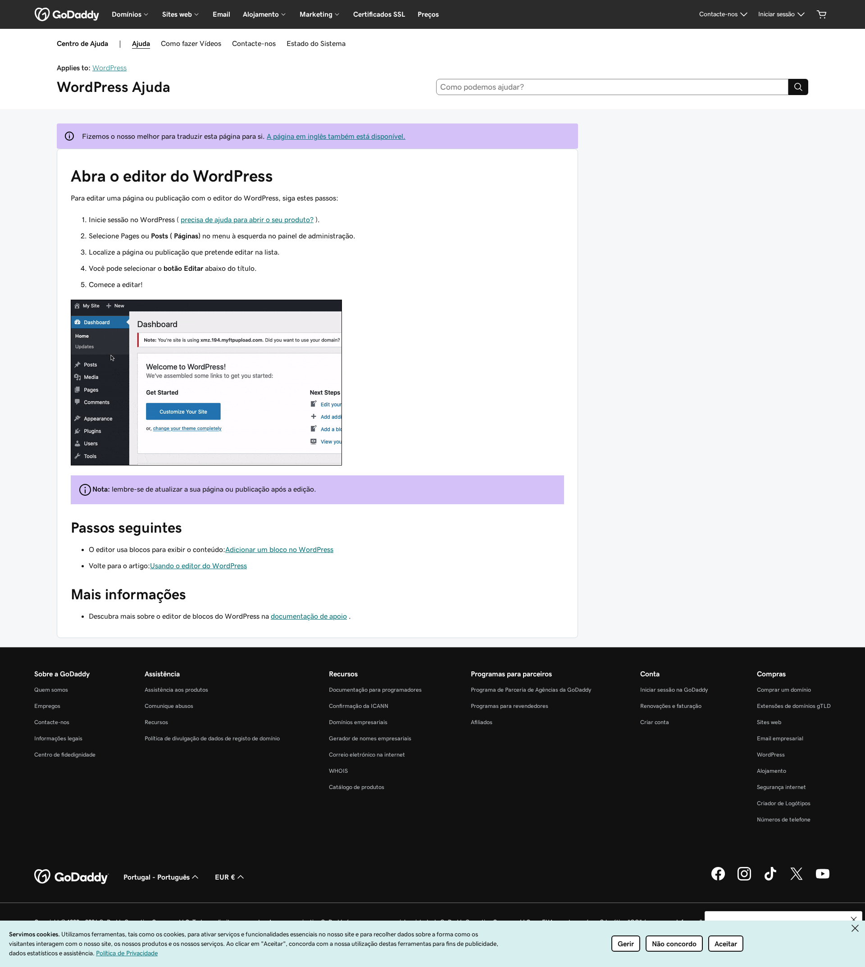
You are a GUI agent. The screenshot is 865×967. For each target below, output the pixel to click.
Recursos (156, 722)
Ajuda (141, 43)
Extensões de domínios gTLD (794, 706)
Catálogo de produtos (356, 787)
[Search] (798, 87)
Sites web (769, 722)
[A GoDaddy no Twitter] (796, 879)
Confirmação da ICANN (358, 706)
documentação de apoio (309, 616)
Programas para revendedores (509, 706)
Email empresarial (780, 738)
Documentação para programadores (375, 690)
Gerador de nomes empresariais (370, 738)
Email (221, 14)
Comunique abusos (169, 706)
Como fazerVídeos (191, 43)
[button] (854, 920)
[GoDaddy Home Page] (71, 877)
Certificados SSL (379, 14)
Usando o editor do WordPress (198, 565)
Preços (428, 14)
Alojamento (771, 771)
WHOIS (338, 771)
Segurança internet (781, 787)
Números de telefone (783, 819)
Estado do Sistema (316, 43)
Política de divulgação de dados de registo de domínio (212, 738)
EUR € (225, 876)
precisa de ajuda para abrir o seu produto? (247, 219)
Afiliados (481, 722)
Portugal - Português (156, 876)
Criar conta (654, 722)
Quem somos (51, 690)
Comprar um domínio (784, 690)
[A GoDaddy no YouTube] (823, 879)
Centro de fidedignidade (65, 754)
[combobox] (612, 87)
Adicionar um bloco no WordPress (279, 549)
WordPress (109, 67)
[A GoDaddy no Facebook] (718, 879)
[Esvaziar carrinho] (821, 14)
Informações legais (58, 738)
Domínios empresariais (358, 722)
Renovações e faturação (670, 706)
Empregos (47, 706)
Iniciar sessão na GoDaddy (674, 690)
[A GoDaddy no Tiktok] (770, 879)
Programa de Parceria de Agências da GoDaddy (531, 690)
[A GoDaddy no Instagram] (744, 879)
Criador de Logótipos (783, 803)
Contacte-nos (254, 43)
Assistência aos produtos (176, 690)
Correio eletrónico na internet (367, 754)
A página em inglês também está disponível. (336, 136)
